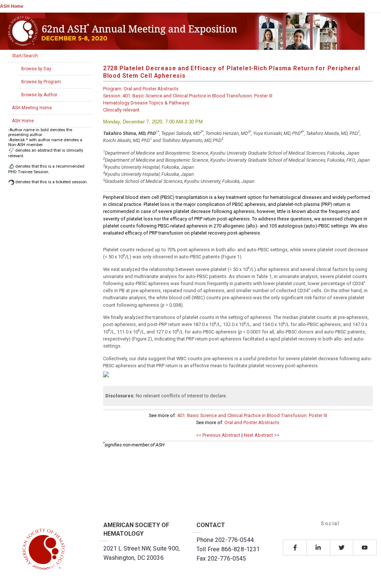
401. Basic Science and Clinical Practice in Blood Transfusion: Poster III (252, 415)
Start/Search (25, 55)
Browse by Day (36, 68)
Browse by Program (41, 81)
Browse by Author (39, 94)
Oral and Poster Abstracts (251, 422)
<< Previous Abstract (218, 435)
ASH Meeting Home (32, 107)
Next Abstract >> (261, 435)
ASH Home (11, 6)
